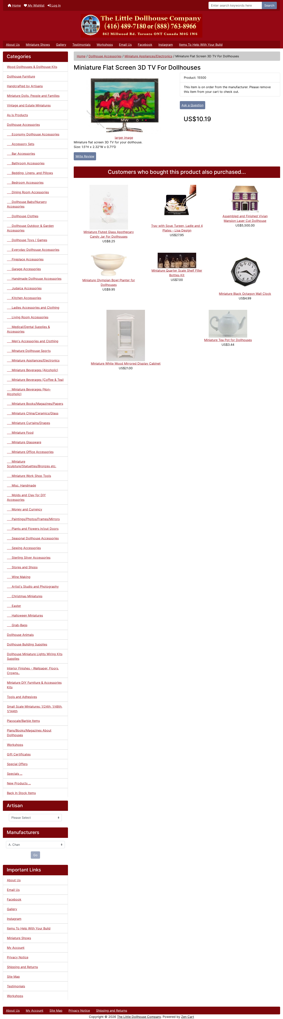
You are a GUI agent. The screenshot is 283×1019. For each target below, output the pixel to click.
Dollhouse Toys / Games (27, 240)
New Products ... (19, 783)
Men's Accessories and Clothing (32, 341)
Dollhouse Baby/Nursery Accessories (27, 204)
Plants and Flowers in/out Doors (33, 529)
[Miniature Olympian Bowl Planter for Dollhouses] (109, 265)
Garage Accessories (24, 269)
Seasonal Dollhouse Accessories (33, 538)
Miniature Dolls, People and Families (33, 96)
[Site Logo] (141, 26)
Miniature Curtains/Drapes (28, 423)
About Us (13, 44)
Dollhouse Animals (20, 635)
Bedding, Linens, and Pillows (30, 173)
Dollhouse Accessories (105, 56)
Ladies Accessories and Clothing (33, 307)
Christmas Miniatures (24, 596)
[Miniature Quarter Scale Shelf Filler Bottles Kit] (177, 260)
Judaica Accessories (24, 288)
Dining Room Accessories (28, 192)
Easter (14, 606)
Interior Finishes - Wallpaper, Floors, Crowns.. (33, 670)
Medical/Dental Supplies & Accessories (28, 329)
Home (16, 5)
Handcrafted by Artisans (25, 86)
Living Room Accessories (27, 317)
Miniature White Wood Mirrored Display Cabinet (126, 363)
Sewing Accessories (24, 548)
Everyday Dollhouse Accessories (33, 250)
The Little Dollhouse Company (139, 1017)
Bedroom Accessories (25, 182)
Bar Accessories (21, 153)
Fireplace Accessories (25, 259)
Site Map (13, 976)
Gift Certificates (19, 754)
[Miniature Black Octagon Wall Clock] (245, 272)
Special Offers (17, 764)
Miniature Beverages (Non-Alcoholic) (29, 391)
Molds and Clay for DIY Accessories (26, 497)
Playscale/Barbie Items (23, 721)
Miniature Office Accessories (30, 452)
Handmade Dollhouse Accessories (34, 279)
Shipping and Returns (22, 967)
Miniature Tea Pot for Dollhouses (228, 340)
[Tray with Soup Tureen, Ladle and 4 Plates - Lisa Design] (177, 204)
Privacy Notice (17, 957)
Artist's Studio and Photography (33, 586)
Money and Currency (24, 509)
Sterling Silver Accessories (28, 557)
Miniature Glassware (24, 442)
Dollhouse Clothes (22, 216)
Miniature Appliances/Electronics (148, 56)
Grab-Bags (17, 625)
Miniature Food (20, 432)
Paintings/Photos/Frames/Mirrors (33, 519)
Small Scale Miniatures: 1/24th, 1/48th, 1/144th (34, 709)
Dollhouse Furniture (21, 76)
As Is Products (17, 115)
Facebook (145, 44)
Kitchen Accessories (24, 298)
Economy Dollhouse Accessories (33, 134)
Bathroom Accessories (25, 163)
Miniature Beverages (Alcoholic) (32, 370)
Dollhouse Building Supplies (27, 644)
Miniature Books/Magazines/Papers (35, 404)
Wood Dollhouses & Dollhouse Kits (32, 67)
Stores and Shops (22, 567)
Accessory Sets (20, 144)
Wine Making (18, 577)
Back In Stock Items (21, 793)
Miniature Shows (38, 44)
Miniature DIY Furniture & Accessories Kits (34, 685)
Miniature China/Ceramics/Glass (32, 413)
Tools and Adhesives (22, 697)
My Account (15, 948)
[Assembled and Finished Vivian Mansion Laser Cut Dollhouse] (245, 199)
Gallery (61, 44)
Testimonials (81, 44)
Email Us (125, 44)
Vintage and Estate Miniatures (29, 105)
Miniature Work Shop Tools (29, 476)
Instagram (165, 44)
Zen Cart (187, 1017)
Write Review (84, 156)
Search (269, 5)
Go (35, 855)
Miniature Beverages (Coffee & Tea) (35, 380)
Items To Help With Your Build (201, 44)
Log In (56, 5)
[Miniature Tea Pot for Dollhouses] (228, 323)
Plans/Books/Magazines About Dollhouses (29, 732)
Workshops (105, 44)
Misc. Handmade (21, 485)
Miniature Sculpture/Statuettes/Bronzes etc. (31, 464)
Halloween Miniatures (25, 615)
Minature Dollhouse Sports (29, 351)
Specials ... (14, 774)
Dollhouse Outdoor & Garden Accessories (30, 228)
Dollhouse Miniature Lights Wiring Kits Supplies (34, 656)
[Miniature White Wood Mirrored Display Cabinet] (125, 335)
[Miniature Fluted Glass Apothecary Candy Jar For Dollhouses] (109, 207)
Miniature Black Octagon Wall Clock (245, 294)
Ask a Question (192, 105)
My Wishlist (35, 5)
